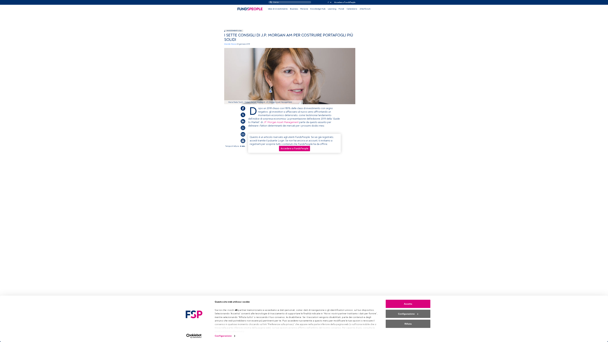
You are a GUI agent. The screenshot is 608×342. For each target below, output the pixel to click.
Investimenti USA (234, 31)
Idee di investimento (278, 9)
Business (294, 9)
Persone (304, 9)
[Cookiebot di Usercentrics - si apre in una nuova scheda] (194, 336)
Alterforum (365, 9)
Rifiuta (408, 324)
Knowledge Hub (318, 9)
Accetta (408, 304)
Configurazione (223, 336)
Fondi (341, 9)
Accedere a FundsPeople (344, 2)
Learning (332, 9)
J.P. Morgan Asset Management (281, 122)
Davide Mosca (230, 44)
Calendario (352, 9)
